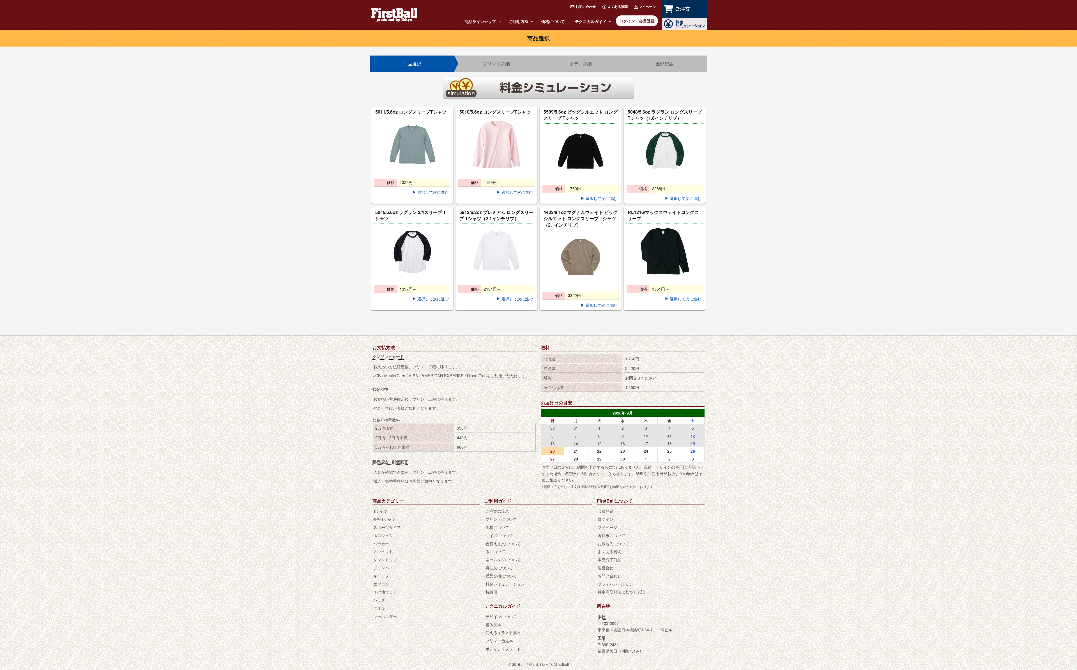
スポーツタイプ (387, 527)
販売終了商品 (609, 559)
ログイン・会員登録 (637, 21)
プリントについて (501, 519)
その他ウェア (385, 592)
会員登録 (605, 511)
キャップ (381, 576)
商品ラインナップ (480, 21)
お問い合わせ (586, 6)
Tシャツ (380, 511)
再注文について (499, 567)
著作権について (611, 535)
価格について (553, 21)
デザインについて (501, 616)
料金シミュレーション (505, 584)
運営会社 (605, 567)
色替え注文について (503, 543)
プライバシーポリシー (617, 584)
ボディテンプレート (503, 648)
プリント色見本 (499, 640)
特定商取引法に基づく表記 (621, 592)
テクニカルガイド (590, 21)
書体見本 (493, 624)
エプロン (381, 584)
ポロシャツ (383, 535)
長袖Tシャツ (384, 519)
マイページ (647, 6)
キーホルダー (385, 616)
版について (495, 551)
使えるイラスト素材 (503, 632)
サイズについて (499, 535)
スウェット (383, 551)
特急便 (491, 592)
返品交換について (501, 576)
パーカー (381, 543)
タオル (379, 608)
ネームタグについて (503, 559)
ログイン (605, 519)
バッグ (379, 600)
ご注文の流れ (497, 511)
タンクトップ (385, 559)
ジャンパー (383, 567)
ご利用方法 (518, 21)
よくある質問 (617, 6)
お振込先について (613, 543)
